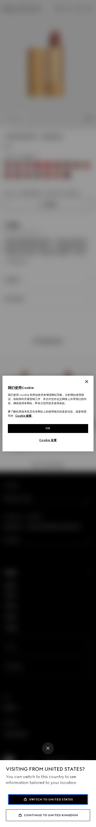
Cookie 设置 (48, 440)
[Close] (48, 748)
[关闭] (86, 381)
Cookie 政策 (23, 415)
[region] (48, 413)
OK (48, 428)
